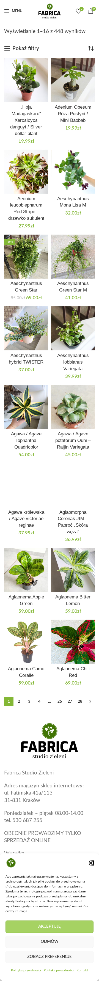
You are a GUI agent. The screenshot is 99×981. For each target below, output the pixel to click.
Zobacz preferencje (49, 957)
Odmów (50, 941)
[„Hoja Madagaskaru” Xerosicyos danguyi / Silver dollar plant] (26, 80)
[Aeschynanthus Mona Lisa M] (73, 172)
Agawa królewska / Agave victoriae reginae (26, 519)
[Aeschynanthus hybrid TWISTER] (26, 328)
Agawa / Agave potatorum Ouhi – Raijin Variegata (73, 440)
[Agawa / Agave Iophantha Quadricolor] (26, 407)
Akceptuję (49, 926)
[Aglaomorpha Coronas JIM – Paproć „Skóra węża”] (73, 485)
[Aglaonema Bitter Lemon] (73, 570)
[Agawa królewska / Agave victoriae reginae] (26, 485)
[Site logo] (49, 10)
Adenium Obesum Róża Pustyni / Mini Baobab (73, 114)
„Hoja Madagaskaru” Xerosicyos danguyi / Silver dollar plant (26, 120)
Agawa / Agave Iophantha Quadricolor (26, 440)
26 (59, 702)
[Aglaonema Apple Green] (26, 570)
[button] (91, 863)
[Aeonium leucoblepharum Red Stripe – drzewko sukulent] (26, 172)
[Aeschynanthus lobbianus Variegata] (73, 328)
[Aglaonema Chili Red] (73, 642)
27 (70, 702)
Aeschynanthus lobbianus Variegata (73, 362)
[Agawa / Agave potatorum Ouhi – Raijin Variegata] (73, 407)
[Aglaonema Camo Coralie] (26, 642)
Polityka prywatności (26, 970)
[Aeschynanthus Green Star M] (73, 257)
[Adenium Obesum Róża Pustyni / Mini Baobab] (73, 80)
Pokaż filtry (25, 48)
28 (80, 702)
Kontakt (82, 970)
